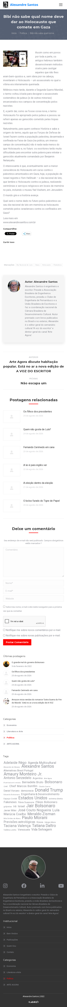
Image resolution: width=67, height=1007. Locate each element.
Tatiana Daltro (44, 825)
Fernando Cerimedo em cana (38, 447)
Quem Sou (11, 946)
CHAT (6, 787)
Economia (12, 725)
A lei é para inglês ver (35, 465)
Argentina (38, 778)
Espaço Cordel (10, 798)
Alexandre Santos (37, 766)
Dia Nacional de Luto (25, 265)
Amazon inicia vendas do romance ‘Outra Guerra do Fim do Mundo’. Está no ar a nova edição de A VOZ (37, 701)
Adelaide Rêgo (15, 762)
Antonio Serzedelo (17, 777)
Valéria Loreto (10, 830)
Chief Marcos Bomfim (23, 786)
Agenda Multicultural (42, 762)
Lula (56, 810)
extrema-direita (56, 798)
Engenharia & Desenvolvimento (40, 794)
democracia (27, 790)
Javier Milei (10, 810)
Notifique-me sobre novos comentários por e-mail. (33, 630)
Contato (10, 952)
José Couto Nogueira (34, 810)
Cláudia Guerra (44, 787)
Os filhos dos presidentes (37, 411)
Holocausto (46, 265)
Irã (14, 806)
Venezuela (24, 829)
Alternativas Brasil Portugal (18, 770)
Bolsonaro (53, 781)
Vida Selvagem (41, 829)
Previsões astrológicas (19, 822)
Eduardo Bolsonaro (12, 794)
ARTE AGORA (13, 744)
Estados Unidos (32, 797)
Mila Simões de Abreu (12, 818)
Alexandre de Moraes (12, 767)
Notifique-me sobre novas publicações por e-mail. (33, 635)
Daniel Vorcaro (11, 790)
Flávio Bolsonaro (46, 802)
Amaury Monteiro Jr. (23, 774)
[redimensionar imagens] (11, 416)
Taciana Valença (17, 825)
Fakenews (10, 802)
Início (9, 927)
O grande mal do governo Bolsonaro (28, 662)
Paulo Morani (34, 817)
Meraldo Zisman (41, 813)
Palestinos (58, 265)
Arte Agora (48, 778)
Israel (21, 806)
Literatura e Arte (15, 731)
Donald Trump (49, 790)
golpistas (8, 807)
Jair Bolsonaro (40, 805)
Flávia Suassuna (26, 802)
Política (9, 54)
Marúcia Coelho (15, 814)
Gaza (37, 265)
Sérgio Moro (50, 822)
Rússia (40, 822)
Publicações (12, 940)
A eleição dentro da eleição (38, 482)
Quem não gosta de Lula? (37, 429)
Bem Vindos (12, 933)
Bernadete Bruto (32, 782)
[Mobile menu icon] (61, 5)
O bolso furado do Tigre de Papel (41, 500)
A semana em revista (12, 783)
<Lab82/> (33, 1002)
